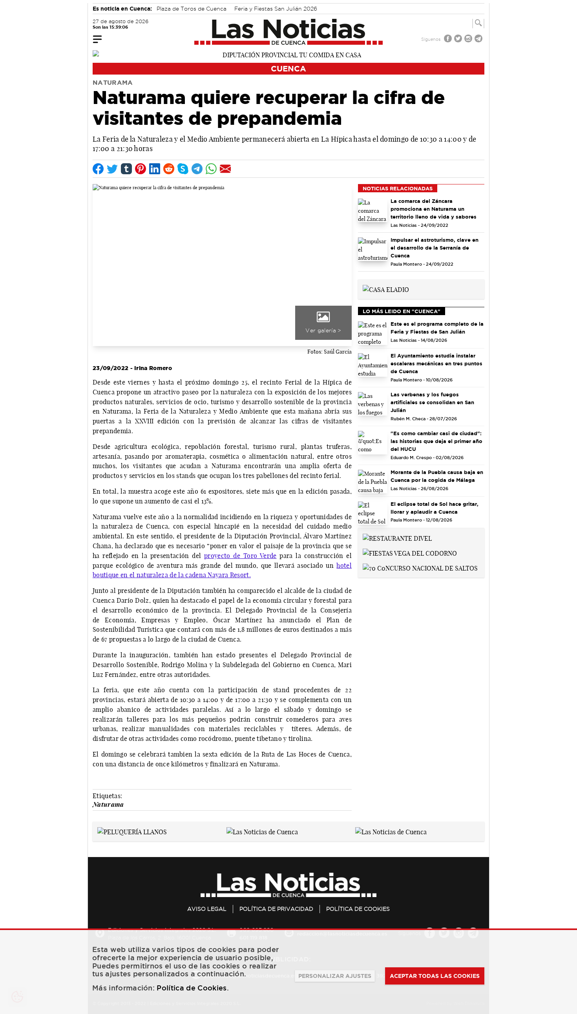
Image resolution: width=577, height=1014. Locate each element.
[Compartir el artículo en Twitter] (112, 168)
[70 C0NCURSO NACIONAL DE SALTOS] (420, 567)
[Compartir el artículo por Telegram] (197, 168)
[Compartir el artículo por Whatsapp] (211, 168)
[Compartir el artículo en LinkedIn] (154, 168)
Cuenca (288, 68)
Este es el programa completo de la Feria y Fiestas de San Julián (437, 327)
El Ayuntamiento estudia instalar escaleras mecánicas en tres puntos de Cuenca (436, 363)
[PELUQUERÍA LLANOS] (132, 831)
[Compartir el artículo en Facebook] (98, 168)
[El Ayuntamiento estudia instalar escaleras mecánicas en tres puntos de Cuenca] (372, 365)
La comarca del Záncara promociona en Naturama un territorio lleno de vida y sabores (434, 208)
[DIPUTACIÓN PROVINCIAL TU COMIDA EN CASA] (288, 54)
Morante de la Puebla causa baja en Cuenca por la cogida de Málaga (437, 476)
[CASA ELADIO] (386, 289)
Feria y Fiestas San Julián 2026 (275, 8)
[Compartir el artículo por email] (225, 168)
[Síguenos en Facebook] (449, 39)
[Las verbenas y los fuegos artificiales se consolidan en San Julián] (372, 404)
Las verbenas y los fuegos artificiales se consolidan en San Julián (432, 402)
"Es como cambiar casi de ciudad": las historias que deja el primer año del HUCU (436, 441)
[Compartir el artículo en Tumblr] (126, 168)
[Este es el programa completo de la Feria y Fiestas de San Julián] (372, 333)
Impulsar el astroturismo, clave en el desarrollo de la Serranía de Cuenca (434, 247)
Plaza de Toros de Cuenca (191, 8)
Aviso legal (206, 909)
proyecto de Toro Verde (240, 556)
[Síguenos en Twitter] (459, 39)
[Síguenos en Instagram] (469, 39)
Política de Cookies (358, 909)
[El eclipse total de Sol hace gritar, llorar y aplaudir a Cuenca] (372, 513)
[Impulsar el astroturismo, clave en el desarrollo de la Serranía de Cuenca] (372, 249)
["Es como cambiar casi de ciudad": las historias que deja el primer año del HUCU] (372, 442)
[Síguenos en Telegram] (479, 39)
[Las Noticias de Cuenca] (289, 32)
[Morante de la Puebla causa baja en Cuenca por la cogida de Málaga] (372, 481)
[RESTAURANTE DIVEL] (397, 538)
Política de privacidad (276, 909)
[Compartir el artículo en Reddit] (168, 168)
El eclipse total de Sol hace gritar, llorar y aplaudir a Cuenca (434, 507)
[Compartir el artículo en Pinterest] (140, 168)
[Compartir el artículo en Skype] (182, 168)
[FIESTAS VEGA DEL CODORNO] (410, 552)
